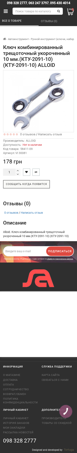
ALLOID (31, 140)
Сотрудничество (16, 389)
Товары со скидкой (57, 422)
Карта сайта (51, 375)
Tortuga (69, 449)
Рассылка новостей (18, 432)
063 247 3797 (39, 3)
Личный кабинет (16, 418)
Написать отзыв (50, 134)
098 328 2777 (17, 3)
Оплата (8, 384)
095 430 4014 (59, 3)
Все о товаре (12, 20)
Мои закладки (14, 427)
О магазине (11, 375)
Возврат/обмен (14, 394)
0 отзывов (27, 134)
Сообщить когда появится (26, 184)
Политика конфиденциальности (19, 400)
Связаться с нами (55, 379)
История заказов (16, 422)
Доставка (10, 379)
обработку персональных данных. (60, 259)
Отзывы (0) (49, 21)
